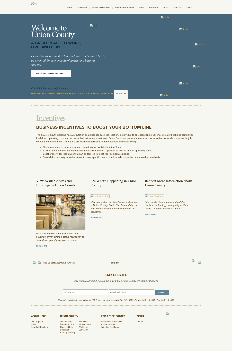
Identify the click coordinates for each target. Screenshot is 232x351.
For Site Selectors (101, 8)
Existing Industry (67, 333)
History (34, 324)
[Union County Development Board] (34, 3)
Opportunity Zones (124, 8)
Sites (141, 8)
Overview (82, 8)
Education (78, 93)
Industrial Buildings (110, 327)
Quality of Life (106, 93)
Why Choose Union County (51, 73)
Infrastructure (64, 93)
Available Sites (108, 324)
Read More (41, 246)
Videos (140, 322)
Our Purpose (37, 322)
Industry (153, 8)
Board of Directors (39, 327)
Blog (166, 8)
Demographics (67, 324)
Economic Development (42, 93)
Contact (178, 8)
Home (69, 8)
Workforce (91, 93)
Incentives (121, 93)
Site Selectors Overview (112, 322)
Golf (189, 8)
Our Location (66, 322)
